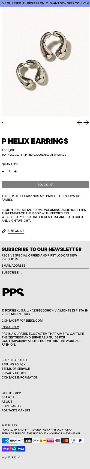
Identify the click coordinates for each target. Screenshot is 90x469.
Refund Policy (14, 364)
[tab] (2, 122)
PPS (14, 425)
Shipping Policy (15, 360)
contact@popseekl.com (22, 320)
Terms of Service (16, 368)
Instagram (10, 327)
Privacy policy (63, 429)
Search (8, 397)
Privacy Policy (14, 373)
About (7, 401)
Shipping (27, 154)
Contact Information (20, 377)
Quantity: (10, 164)
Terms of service (13, 433)
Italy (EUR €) (9, 457)
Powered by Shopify (15, 429)
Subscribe (10, 272)
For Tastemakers (16, 410)
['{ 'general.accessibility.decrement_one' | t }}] (2, 171)
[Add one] (15, 171)
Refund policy (41, 429)
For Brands (11, 406)
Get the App (11, 393)
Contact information (65, 433)
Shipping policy (37, 433)
